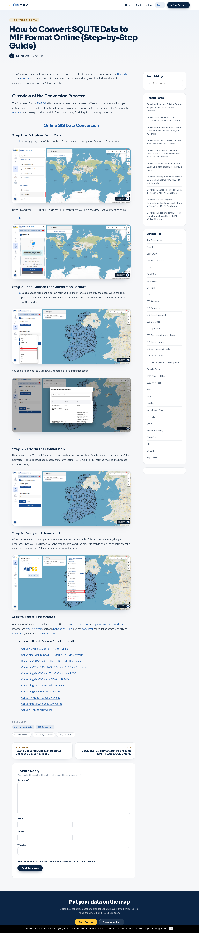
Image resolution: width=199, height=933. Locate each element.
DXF (149, 267)
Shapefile (151, 437)
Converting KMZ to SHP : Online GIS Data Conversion (51, 661)
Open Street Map (155, 410)
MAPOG (24, 78)
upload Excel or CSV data (108, 624)
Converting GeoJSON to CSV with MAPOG (45, 679)
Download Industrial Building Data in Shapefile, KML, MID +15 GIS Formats (164, 107)
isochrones (18, 633)
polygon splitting (62, 629)
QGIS (149, 423)
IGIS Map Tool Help (156, 376)
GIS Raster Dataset (156, 342)
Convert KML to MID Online (36, 709)
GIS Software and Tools (158, 348)
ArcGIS (150, 247)
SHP (149, 443)
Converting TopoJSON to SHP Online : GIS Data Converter (54, 667)
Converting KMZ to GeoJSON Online (41, 703)
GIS (148, 294)
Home (128, 5)
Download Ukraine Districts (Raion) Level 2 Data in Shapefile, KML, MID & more (164, 166)
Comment (23, 780)
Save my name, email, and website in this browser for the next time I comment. (57, 861)
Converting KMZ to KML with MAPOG (42, 685)
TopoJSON (152, 457)
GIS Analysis (153, 301)
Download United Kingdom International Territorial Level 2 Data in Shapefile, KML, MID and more (164, 202)
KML (149, 389)
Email (20, 831)
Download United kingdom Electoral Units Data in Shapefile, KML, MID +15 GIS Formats (164, 216)
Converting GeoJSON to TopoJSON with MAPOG (48, 673)
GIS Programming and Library (161, 335)
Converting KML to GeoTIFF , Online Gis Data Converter (52, 655)
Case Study (152, 253)
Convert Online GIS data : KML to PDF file (45, 648)
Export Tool (48, 633)
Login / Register (178, 5)
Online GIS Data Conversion (71, 125)
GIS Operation (153, 328)
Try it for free (86, 922)
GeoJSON (151, 274)
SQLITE (150, 450)
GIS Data (17, 112)
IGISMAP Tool (154, 382)
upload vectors (79, 624)
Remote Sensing (155, 430)
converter (87, 629)
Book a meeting (111, 922)
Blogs (160, 5)
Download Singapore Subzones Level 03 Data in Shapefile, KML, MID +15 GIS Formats (164, 179)
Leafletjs (151, 403)
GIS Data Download (156, 314)
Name (21, 818)
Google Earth (153, 369)
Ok (171, 928)
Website (21, 845)
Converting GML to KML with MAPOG (42, 691)
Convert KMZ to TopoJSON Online (40, 697)
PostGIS (151, 416)
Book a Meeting (144, 5)
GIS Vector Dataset (156, 355)
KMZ (149, 396)
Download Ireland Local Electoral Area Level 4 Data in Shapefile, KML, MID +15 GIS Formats (164, 153)
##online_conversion (44, 734)
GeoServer (152, 280)
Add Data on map (155, 240)
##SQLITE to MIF (65, 734)
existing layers (33, 629)
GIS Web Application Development (163, 362)
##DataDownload (22, 734)
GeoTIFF (151, 287)
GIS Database (153, 321)
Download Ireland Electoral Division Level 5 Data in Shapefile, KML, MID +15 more (164, 130)
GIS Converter (45, 727)
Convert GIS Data (25, 20)
